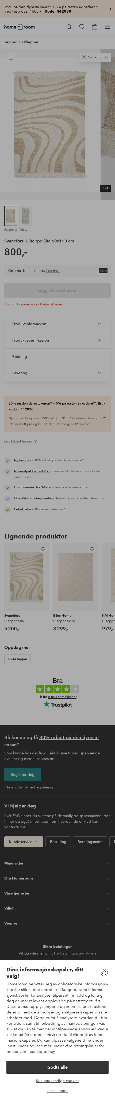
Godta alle (57, 1067)
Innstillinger (57, 1090)
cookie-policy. (43, 1051)
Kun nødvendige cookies (57, 1080)
